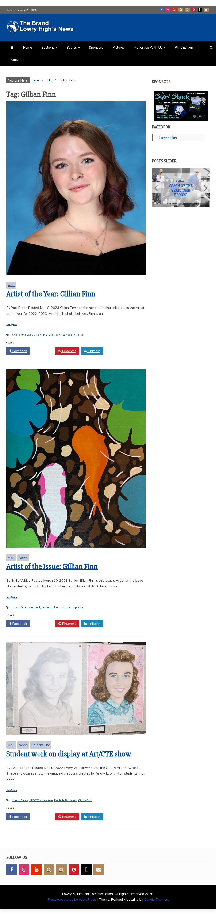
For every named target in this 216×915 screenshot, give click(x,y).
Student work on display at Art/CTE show (68, 754)
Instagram (168, 10)
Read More (11, 325)
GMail (206, 10)
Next (205, 187)
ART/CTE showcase (41, 800)
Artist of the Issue (23, 607)
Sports (72, 47)
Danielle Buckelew (65, 800)
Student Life (40, 745)
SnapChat (180, 10)
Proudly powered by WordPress (72, 899)
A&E (11, 285)
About (15, 59)
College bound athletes (180, 190)
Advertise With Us (148, 47)
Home (27, 47)
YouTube (174, 10)
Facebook (162, 10)
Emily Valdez (42, 607)
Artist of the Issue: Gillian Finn (52, 566)
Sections (47, 47)
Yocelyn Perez (74, 334)
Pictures (118, 47)
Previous (156, 187)
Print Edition (184, 47)
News (23, 558)
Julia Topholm (56, 334)
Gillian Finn (40, 334)
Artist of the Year (22, 334)
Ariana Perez (20, 800)
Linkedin (93, 351)
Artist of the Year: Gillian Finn (50, 294)
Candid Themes (156, 899)
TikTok (200, 10)
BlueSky (187, 10)
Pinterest (193, 10)
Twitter (44, 351)
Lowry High (168, 137)
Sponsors (96, 47)
